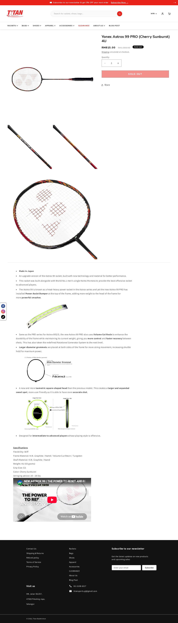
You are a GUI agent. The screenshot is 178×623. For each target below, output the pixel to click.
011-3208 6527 (80, 586)
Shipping (105, 52)
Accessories (65, 26)
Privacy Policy (32, 566)
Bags (24, 26)
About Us (98, 26)
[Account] (162, 14)
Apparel (49, 26)
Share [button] (107, 84)
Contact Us (31, 548)
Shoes (36, 26)
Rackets (12, 26)
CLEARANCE (84, 26)
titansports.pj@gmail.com (85, 591)
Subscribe (149, 568)
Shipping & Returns (35, 553)
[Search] (119, 13)
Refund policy (32, 557)
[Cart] (169, 14)
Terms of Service (33, 562)
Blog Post (114, 26)
